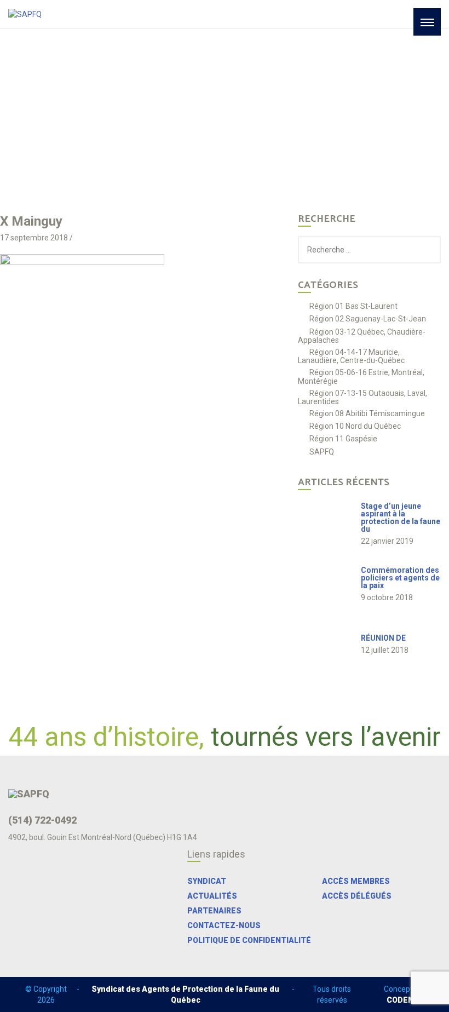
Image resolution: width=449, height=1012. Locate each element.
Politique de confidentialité (249, 940)
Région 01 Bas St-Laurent (353, 306)
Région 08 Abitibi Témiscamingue (367, 414)
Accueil (82, 123)
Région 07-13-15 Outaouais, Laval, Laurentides (362, 397)
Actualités (212, 896)
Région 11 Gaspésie (343, 439)
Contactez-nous (224, 925)
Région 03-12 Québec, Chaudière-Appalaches (361, 336)
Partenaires (214, 911)
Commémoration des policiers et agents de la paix (400, 578)
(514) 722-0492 (42, 820)
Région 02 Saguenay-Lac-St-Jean (367, 319)
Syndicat (206, 881)
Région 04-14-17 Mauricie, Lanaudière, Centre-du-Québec (351, 356)
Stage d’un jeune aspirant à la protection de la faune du (400, 517)
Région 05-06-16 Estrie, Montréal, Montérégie (361, 376)
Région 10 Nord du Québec (355, 426)
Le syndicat (124, 123)
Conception (403, 994)
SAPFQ (321, 452)
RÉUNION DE (383, 638)
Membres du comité (188, 123)
